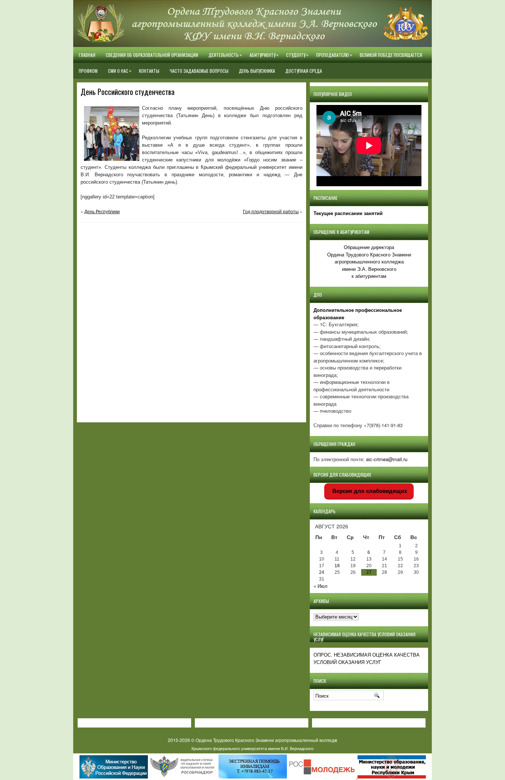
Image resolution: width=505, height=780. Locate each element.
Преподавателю (334, 54)
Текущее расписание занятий (348, 213)
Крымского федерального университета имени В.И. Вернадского (252, 748)
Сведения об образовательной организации (152, 55)
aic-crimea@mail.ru (386, 459)
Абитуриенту (264, 54)
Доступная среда (303, 71)
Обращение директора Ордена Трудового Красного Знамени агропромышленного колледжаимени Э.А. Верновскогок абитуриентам (369, 261)
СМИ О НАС (119, 70)
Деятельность (225, 54)
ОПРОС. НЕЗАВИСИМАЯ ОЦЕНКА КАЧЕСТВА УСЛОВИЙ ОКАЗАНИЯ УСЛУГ (366, 658)
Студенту (297, 54)
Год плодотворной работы (271, 211)
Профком (88, 71)
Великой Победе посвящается (391, 55)
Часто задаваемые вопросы (199, 71)
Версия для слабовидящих (369, 491)
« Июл (320, 585)
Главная (87, 55)
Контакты (149, 71)
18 (337, 565)
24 (321, 572)
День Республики (102, 211)
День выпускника (257, 71)
